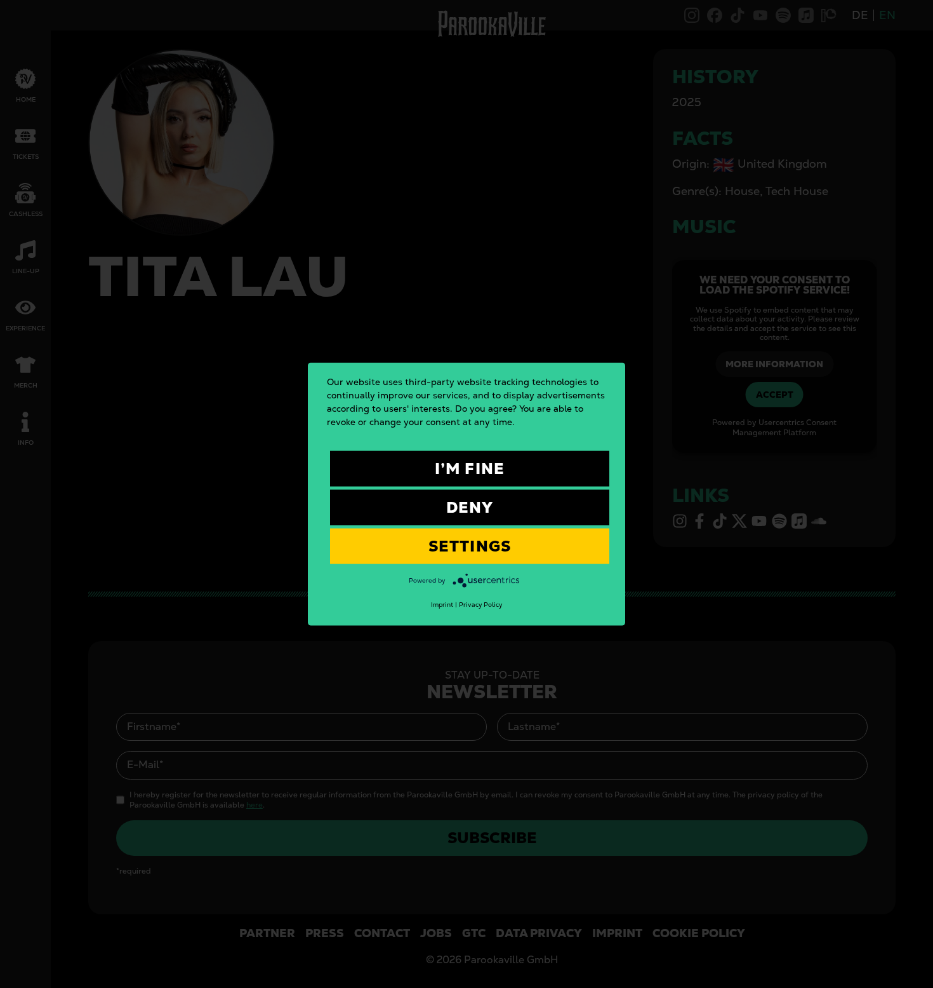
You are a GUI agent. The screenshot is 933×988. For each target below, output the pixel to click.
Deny (470, 507)
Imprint (442, 604)
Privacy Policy (480, 604)
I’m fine (470, 468)
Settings (470, 545)
